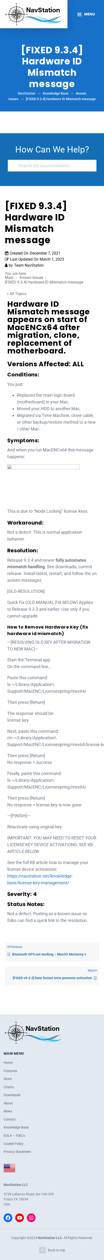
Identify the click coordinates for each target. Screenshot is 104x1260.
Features (10, 1071)
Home (8, 1063)
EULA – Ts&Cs (14, 1135)
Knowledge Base (16, 1127)
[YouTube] (19, 1217)
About (8, 1103)
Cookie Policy (13, 1144)
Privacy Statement (17, 1152)
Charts (9, 1087)
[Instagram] (31, 1217)
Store (8, 1079)
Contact (10, 1119)
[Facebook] (8, 1217)
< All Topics (16, 293)
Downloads (12, 1095)
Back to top (56, 1250)
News (8, 1111)
